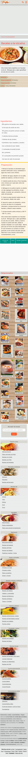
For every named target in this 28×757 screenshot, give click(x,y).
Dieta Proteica (5, 522)
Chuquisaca (3, 720)
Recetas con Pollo (7, 459)
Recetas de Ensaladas (8, 638)
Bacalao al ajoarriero (22, 241)
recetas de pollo (4, 731)
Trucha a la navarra (5, 319)
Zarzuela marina (5, 285)
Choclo (4, 496)
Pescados (4, 479)
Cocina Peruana (6, 686)
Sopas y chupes (6, 575)
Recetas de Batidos (7, 598)
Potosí (17, 720)
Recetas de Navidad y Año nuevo (11, 656)
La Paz (14, 718)
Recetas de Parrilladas (8, 462)
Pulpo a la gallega (19, 347)
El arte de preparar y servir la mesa (11, 706)
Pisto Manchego (19, 392)
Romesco (19, 306)
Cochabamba (18, 749)
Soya (3, 504)
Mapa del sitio (19, 753)
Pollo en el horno (6, 451)
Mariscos (4, 477)
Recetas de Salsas (7, 641)
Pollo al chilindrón (19, 380)
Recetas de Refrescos (8, 596)
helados (21, 733)
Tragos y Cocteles (7, 601)
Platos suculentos (6, 573)
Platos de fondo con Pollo (9, 454)
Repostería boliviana (7, 542)
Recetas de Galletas (7, 550)
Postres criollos (6, 624)
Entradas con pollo (7, 567)
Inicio (2, 37)
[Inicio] (5, 2)
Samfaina (5, 420)
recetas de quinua (14, 729)
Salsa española (18, 285)
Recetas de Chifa (6, 664)
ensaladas (2, 733)
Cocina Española (10, 37)
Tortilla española (5, 330)
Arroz (3, 507)
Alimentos (4, 701)
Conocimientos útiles (7, 704)
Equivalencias (5, 709)
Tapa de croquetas (5, 387)
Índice (12, 240)
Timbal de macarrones (7, 376)
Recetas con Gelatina (7, 621)
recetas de (9, 740)
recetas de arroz (23, 729)
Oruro (14, 720)
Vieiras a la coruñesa (6, 297)
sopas (24, 733)
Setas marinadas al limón (7, 409)
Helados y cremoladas (8, 593)
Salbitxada (19, 294)
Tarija (21, 720)
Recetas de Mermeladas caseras (10, 618)
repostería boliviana (16, 731)
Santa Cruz (18, 718)
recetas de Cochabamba (6, 718)
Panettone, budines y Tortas (9, 553)
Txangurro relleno (5, 307)
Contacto (11, 753)
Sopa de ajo (5, 396)
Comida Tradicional (7, 659)
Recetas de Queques (7, 545)
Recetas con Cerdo (7, 457)
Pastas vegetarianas (7, 525)
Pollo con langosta (19, 368)
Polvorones (19, 356)
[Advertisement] (14, 19)
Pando (10, 720)
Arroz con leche (5, 241)
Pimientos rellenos (19, 405)
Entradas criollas (6, 570)
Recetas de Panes (7, 547)
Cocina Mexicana (6, 684)
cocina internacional (5, 735)
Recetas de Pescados (8, 482)
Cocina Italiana (6, 681)
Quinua (4, 502)
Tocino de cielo (4, 342)
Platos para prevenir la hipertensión (11, 528)
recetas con (9, 742)
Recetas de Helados (7, 590)
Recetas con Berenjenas (8, 661)
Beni (7, 720)
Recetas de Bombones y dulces (10, 616)
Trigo (3, 499)
